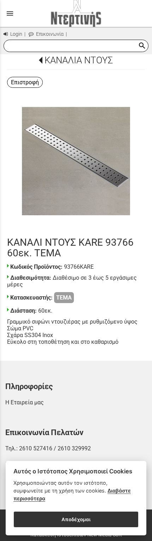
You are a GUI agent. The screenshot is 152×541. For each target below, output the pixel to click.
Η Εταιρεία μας (24, 402)
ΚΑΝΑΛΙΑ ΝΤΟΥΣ (79, 60)
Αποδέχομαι (76, 519)
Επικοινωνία (49, 34)
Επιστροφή (25, 82)
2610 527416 (35, 448)
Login (15, 34)
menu (10, 13)
